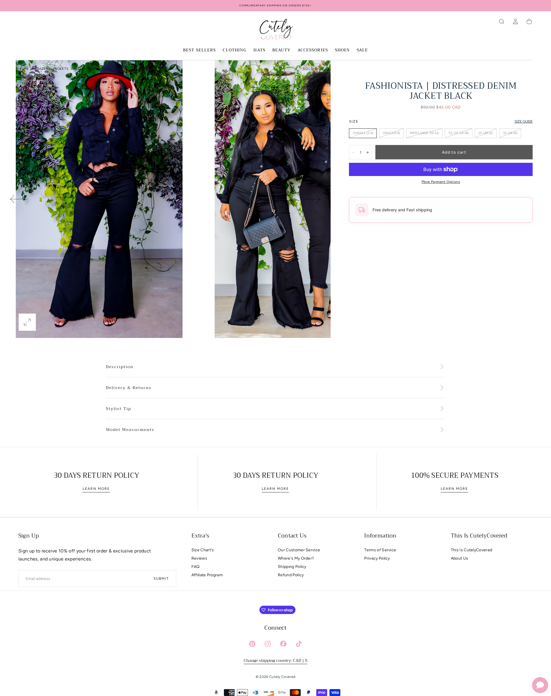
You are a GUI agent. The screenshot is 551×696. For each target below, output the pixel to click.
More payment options (441, 182)
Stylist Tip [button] (118, 408)
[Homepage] (275, 30)
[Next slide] (312, 199)
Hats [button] (259, 50)
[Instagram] (268, 644)
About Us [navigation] (459, 558)
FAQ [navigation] (195, 566)
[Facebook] (283, 644)
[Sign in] (515, 21)
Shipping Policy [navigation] (292, 566)
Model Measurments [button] (130, 429)
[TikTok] (299, 644)
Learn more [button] (96, 489)
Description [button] (119, 367)
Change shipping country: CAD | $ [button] (275, 660)
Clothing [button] (235, 50)
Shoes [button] (342, 50)
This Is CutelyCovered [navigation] (471, 550)
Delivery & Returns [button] (129, 387)
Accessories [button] (313, 50)
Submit (161, 579)
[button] (501, 21)
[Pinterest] (252, 644)
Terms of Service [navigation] (380, 550)
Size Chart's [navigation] (202, 550)
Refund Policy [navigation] (291, 575)
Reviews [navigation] (199, 558)
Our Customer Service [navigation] (299, 550)
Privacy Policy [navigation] (377, 558)
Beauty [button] (281, 50)
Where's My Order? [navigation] (296, 558)
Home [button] (23, 69)
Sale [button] (362, 50)
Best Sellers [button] (199, 50)
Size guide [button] (524, 121)
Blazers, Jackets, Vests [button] (58, 69)
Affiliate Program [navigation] (207, 575)
